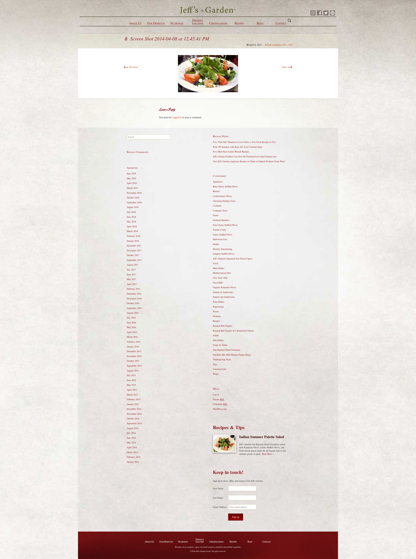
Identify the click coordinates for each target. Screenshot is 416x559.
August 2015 (132, 370)
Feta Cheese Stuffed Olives (225, 224)
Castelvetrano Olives (222, 196)
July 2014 (131, 432)
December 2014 (134, 408)
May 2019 (131, 178)
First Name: (218, 488)
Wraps (216, 373)
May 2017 (131, 279)
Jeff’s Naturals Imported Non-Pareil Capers (232, 258)
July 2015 (131, 375)
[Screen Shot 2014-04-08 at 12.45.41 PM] (208, 73)
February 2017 (133, 288)
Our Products (156, 23)
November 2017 (134, 250)
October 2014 (133, 418)
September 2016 (134, 308)
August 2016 (132, 312)
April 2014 (132, 447)
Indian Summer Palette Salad (261, 436)
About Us (135, 23)
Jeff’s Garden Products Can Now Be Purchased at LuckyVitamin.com (244, 156)
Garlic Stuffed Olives (222, 234)
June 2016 (131, 322)
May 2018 (131, 221)
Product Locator (197, 21)
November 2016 (134, 298)
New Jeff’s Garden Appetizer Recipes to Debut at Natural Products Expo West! (249, 161)
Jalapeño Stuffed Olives (223, 253)
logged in (177, 117)
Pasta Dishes (218, 301)
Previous (131, 67)
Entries (218, 399)
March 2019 (132, 187)
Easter (216, 215)
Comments (220, 404)
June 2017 (131, 274)
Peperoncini (218, 306)
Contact (281, 23)
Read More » (268, 453)
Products (217, 316)
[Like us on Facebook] (319, 13)
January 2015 (133, 404)
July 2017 (131, 269)
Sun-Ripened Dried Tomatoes (226, 349)
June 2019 (131, 173)
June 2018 (131, 216)
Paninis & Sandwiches (223, 292)
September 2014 (134, 423)
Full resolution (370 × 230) (279, 44)
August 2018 (132, 207)
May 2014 (131, 442)
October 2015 (133, 360)
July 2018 (131, 212)
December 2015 (134, 351)
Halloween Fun (220, 239)
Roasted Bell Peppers (222, 325)
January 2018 (133, 240)
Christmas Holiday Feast (224, 200)
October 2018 (133, 197)
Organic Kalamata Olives (224, 287)
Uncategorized (219, 369)
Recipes (239, 23)
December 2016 (134, 293)
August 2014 (132, 428)
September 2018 (134, 202)
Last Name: (218, 497)
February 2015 (133, 399)
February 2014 (133, 457)
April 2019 (132, 183)
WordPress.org (219, 408)
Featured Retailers (221, 220)
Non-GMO (218, 282)
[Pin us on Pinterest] (332, 13)
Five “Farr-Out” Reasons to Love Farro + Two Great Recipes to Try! (244, 142)
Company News (220, 210)
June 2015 (131, 380)
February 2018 (133, 236)
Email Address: (220, 507)
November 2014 (134, 413)
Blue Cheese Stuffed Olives (225, 186)
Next (287, 67)
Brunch (216, 191)
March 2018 (132, 231)
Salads (216, 335)
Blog (260, 23)
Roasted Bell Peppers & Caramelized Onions (233, 330)
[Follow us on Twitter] (326, 13)
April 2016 (132, 332)
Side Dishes (218, 340)
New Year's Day (220, 277)
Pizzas (216, 311)
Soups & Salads (220, 344)
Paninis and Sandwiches (224, 296)
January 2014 (133, 461)
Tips (215, 364)
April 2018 (132, 226)
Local (215, 263)
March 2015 (132, 394)
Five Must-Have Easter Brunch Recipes (231, 151)
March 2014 (132, 452)
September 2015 (134, 365)
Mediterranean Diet (222, 272)
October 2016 (133, 303)
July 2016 (131, 317)
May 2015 (131, 384)
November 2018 (134, 192)
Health (216, 244)
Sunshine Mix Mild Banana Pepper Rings (232, 354)
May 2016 (131, 327)
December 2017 (134, 245)
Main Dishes (218, 268)
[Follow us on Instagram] (313, 13)
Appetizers (218, 181)
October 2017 (133, 255)
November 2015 (134, 356)
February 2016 (133, 341)
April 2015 (132, 389)
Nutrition (176, 23)
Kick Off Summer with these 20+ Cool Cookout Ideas (237, 146)
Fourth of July (219, 229)
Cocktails (217, 205)
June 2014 (131, 437)
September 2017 (134, 260)
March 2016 (132, 336)
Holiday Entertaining (222, 249)
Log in (216, 394)
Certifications (218, 23)
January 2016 (133, 346)
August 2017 (132, 264)
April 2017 (132, 284)
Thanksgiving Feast (222, 359)
